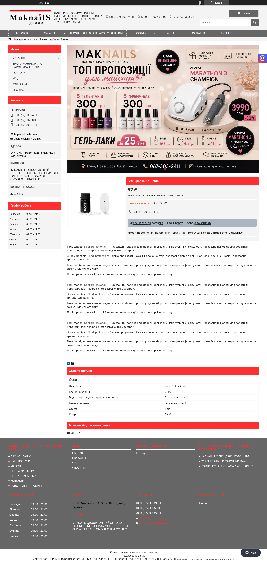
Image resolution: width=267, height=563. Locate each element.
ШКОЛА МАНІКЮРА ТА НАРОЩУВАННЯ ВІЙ (27, 65)
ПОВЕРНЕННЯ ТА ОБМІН (26, 485)
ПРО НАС (225, 33)
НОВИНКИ (80, 467)
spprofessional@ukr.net (27, 138)
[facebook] (68, 364)
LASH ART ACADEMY (23, 476)
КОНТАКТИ (198, 33)
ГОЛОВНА (22, 33)
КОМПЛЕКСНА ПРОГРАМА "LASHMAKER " (227, 466)
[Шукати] (255, 22)
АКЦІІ (170, 33)
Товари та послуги (25, 39)
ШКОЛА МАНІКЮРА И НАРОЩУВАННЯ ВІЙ (96, 33)
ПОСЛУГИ (140, 33)
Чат (253, 552)
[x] (72, 364)
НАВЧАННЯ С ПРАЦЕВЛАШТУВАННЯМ (225, 456)
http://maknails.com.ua (27, 134)
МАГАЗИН (50, 33)
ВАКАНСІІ (80, 458)
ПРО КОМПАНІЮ (21, 456)
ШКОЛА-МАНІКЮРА (23, 471)
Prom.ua (152, 552)
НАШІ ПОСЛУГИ (20, 461)
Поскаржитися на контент (188, 559)
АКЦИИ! (79, 453)
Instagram (143, 453)
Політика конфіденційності (220, 559)
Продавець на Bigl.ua (133, 555)
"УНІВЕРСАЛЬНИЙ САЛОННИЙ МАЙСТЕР (226, 461)
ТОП (76, 462)
